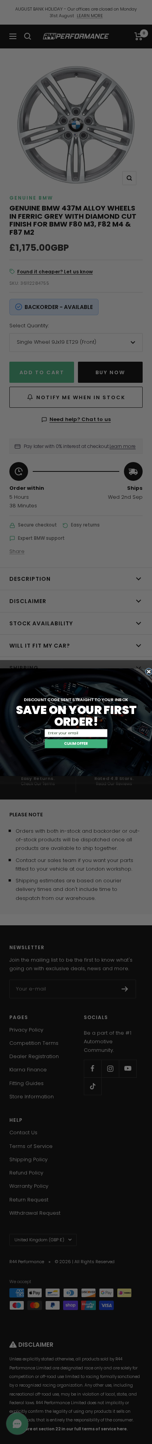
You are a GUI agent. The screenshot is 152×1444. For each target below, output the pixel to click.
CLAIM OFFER (76, 743)
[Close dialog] (148, 671)
